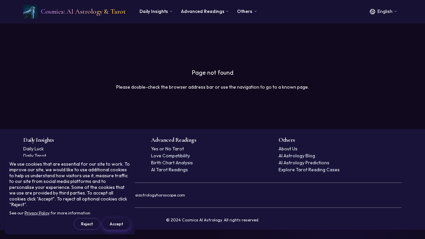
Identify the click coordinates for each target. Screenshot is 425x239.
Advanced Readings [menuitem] (202, 11)
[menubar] (198, 11)
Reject (87, 223)
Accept (116, 223)
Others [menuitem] (244, 11)
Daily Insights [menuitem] (153, 11)
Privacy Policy (37, 212)
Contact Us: (139, 195)
